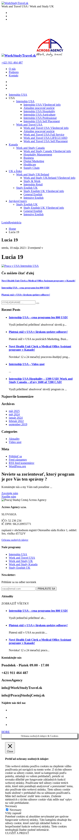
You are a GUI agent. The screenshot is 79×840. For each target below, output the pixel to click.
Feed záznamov (18, 459)
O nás (12, 68)
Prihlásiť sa (15, 456)
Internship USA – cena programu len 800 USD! (25, 287)
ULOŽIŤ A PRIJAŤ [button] (17, 833)
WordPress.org (17, 466)
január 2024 (16, 417)
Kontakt (13, 75)
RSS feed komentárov (21, 463)
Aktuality (14, 438)
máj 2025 (14, 411)
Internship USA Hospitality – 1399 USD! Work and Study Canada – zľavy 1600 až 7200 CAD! (41, 380)
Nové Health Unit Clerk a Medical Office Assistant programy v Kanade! (38, 280)
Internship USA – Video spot (26, 364)
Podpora (14, 72)
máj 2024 (14, 414)
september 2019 (18, 424)
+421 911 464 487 (12, 62)
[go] (37, 303)
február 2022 (16, 421)
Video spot (15, 442)
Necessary (15, 809)
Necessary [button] (11, 806)
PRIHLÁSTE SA (46, 588)
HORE (5, 731)
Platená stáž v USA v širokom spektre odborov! (25, 294)
